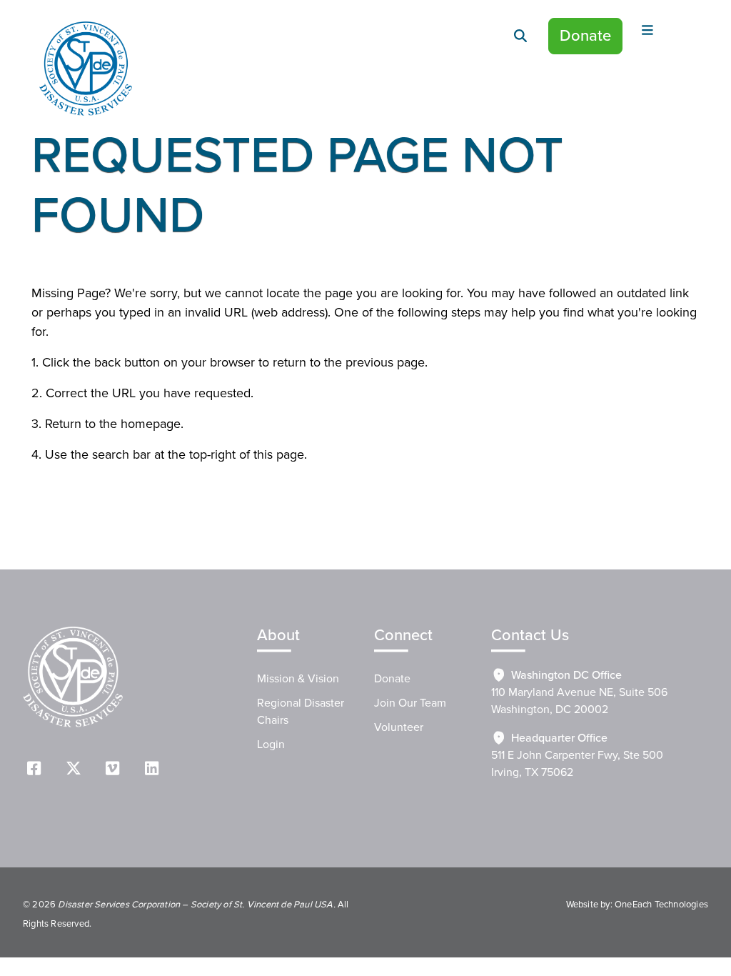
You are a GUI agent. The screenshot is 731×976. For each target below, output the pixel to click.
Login (271, 744)
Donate (585, 36)
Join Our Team (410, 703)
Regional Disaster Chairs (300, 711)
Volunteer (398, 727)
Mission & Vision (298, 679)
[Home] (86, 68)
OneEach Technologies (661, 904)
